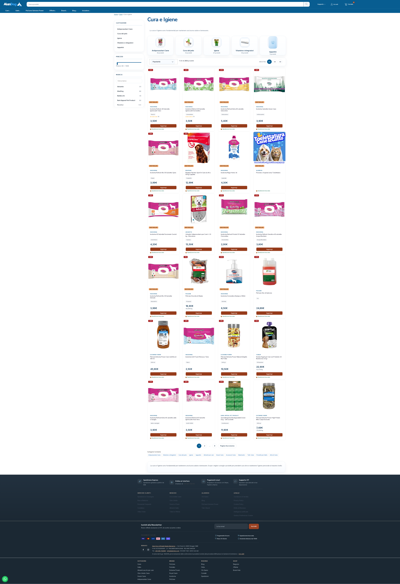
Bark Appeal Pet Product (230, 415)
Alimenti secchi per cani (146, 570)
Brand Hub (236, 570)
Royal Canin (173, 573)
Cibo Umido (174, 500)
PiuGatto (172, 567)
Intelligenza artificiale (241, 512)
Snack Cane (220, 455)
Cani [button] (7, 10)
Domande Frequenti (144, 504)
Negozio (236, 564)
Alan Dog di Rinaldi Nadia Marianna (163, 546)
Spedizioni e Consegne (146, 497)
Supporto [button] (321, 4)
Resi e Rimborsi (143, 500)
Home (116, 14)
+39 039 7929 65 (189, 484)
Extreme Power (155, 354)
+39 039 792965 (160, 551)
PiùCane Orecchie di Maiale (194, 296)
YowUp (258, 354)
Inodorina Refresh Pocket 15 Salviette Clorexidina (233, 235)
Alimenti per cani (209, 455)
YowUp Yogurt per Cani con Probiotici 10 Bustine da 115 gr (269, 358)
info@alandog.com (173, 551)
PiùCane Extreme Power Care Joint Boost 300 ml (163, 358)
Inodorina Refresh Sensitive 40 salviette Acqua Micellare (269, 235)
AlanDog (259, 170)
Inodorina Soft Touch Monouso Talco (197, 357)
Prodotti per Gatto (261, 455)
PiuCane (172, 564)
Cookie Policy (238, 504)
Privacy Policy (238, 500)
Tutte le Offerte (175, 512)
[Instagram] (148, 550)
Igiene (191, 455)
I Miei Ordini (142, 512)
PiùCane (188, 294)
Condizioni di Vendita (241, 497)
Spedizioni (205, 576)
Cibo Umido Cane (144, 573)
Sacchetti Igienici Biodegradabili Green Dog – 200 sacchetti (233, 419)
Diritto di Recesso (240, 508)
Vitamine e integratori (169, 455)
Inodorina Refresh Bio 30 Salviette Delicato (161, 297)
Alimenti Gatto (174, 508)
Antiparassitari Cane (154, 455)
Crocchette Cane (175, 497)
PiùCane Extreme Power (35, 10)
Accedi (335, 4)
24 (269, 62)
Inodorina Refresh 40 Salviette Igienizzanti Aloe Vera (195, 419)
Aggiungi (163, 126)
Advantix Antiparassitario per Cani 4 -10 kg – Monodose (198, 235)
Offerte (235, 567)
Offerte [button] (52, 10)
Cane (120, 14)
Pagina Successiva (227, 446)
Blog (74, 10)
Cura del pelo (183, 455)
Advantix (189, 232)
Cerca (306, 4)
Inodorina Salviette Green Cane (266, 109)
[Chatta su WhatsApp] (5, 579)
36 (275, 62)
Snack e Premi (174, 504)
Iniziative (85, 10)
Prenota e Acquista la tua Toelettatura (268, 173)
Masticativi (241, 455)
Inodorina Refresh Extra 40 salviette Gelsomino (232, 110)
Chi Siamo (205, 497)
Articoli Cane (274, 455)
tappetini (198, 455)
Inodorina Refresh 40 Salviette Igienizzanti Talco (160, 110)
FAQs (203, 567)
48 (280, 62)
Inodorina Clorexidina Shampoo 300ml (233, 296)
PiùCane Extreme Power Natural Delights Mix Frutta (234, 358)
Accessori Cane (231, 455)
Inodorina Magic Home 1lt (229, 173)
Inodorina (153, 106)
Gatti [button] (17, 10)
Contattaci (141, 508)
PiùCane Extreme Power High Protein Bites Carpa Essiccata (268, 419)
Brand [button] (63, 10)
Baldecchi (121, 96)
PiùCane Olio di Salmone (264, 293)
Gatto (139, 567)
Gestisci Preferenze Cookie (243, 515)
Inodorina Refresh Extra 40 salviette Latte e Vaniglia (163, 419)
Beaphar (188, 170)
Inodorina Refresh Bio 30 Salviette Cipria (163, 173)
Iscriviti (254, 526)
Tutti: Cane (250, 455)
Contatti (203, 573)
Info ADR (241, 554)
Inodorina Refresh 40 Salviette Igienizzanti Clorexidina (195, 110)
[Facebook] (143, 550)
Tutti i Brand (206, 508)
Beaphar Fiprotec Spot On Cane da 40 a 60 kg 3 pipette (198, 174)
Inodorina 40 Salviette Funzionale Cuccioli (163, 234)
